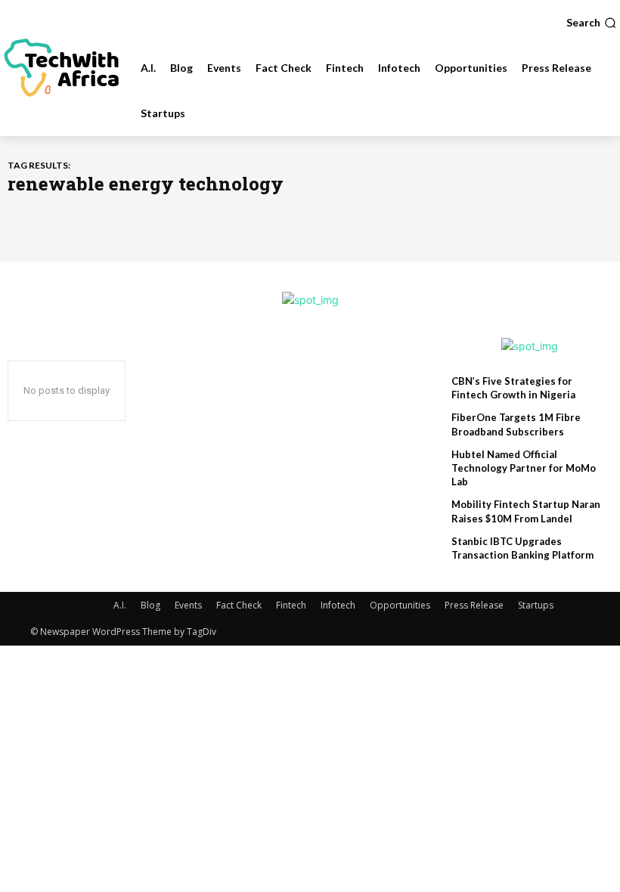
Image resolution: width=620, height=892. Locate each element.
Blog (150, 605)
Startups (535, 605)
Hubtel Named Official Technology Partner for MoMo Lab (523, 468)
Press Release (474, 605)
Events (188, 605)
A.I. (119, 605)
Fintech (291, 605)
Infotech (338, 605)
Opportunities (400, 605)
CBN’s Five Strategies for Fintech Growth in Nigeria (513, 388)
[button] (591, 22)
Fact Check (239, 605)
